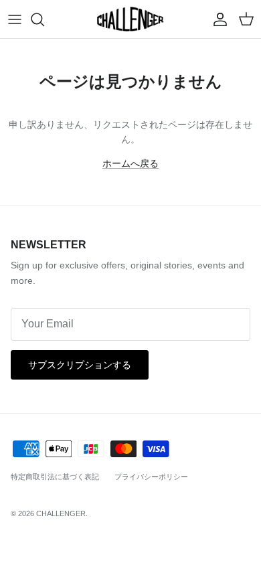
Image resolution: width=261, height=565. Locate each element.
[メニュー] (14, 19)
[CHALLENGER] (130, 19)
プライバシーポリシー (151, 477)
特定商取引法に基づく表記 (55, 477)
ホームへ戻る (130, 163)
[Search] (44, 19)
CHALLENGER (61, 513)
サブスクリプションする (79, 364)
